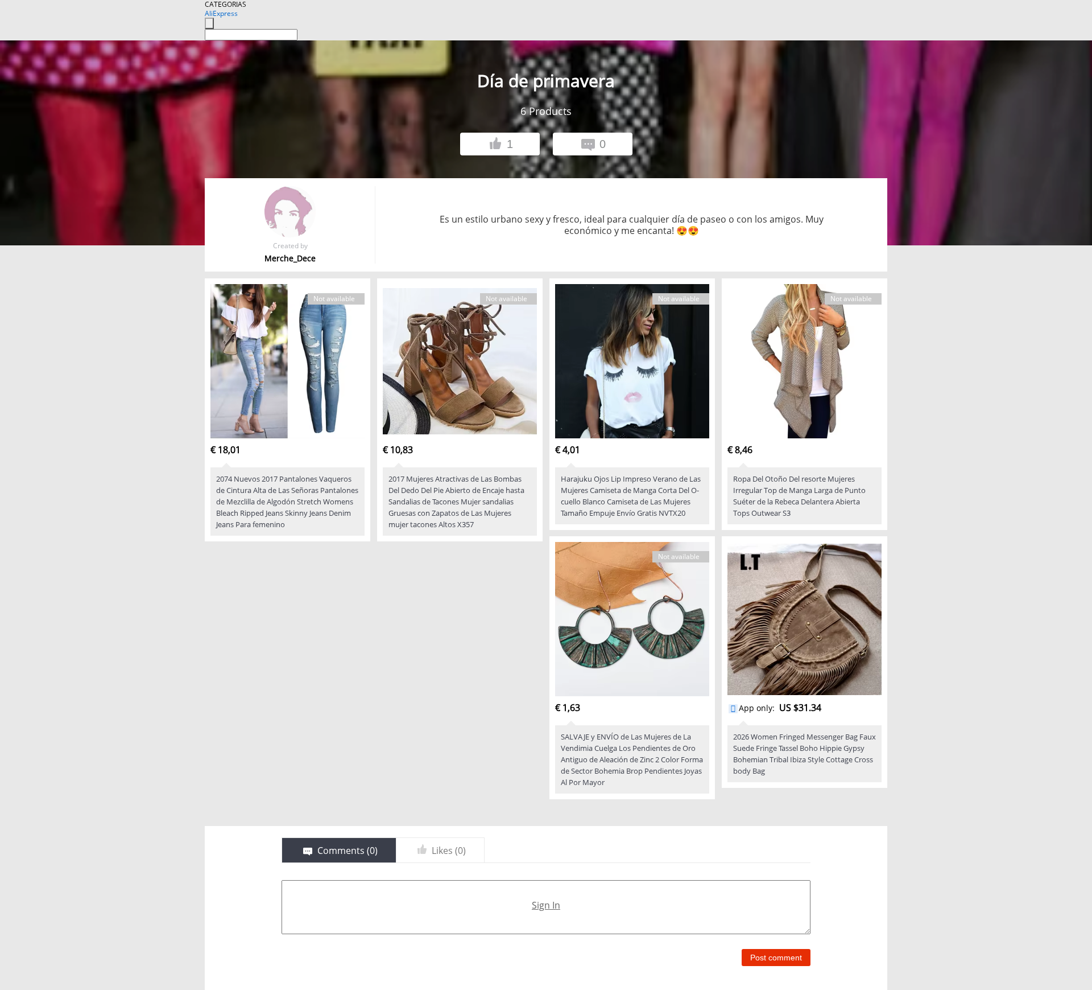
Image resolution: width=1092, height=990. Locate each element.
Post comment (776, 957)
